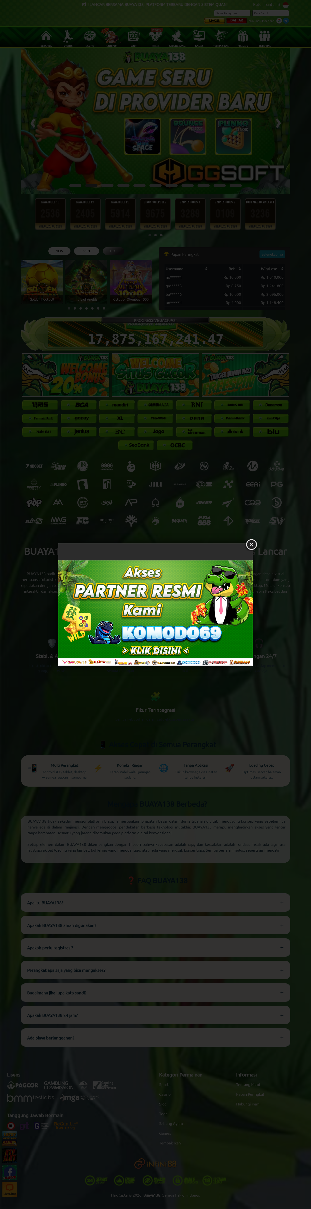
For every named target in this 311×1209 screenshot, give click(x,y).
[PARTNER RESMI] (155, 613)
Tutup (251, 544)
